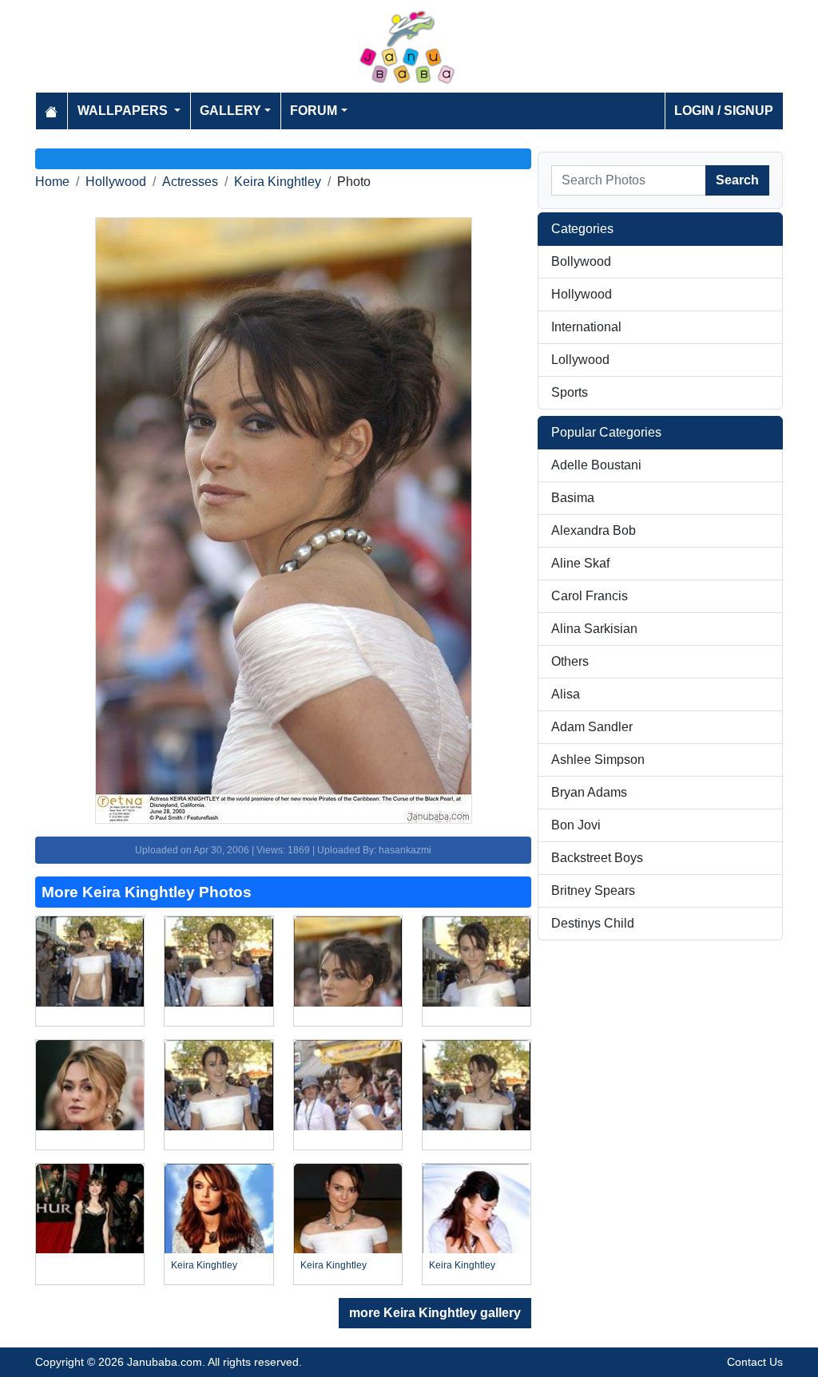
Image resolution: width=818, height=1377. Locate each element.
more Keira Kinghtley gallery (435, 1313)
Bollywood (581, 261)
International (586, 327)
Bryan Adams (589, 792)
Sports (569, 392)
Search (737, 180)
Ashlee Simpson (598, 759)
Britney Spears (593, 890)
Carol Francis (589, 596)
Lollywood (580, 359)
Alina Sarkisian (594, 628)
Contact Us (755, 1361)
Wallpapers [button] (124, 110)
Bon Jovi (576, 825)
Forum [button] (313, 110)
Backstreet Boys (597, 858)
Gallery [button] (230, 110)
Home (52, 181)
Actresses (190, 181)
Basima (572, 498)
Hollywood (115, 181)
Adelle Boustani (596, 465)
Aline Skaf (580, 563)
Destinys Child (592, 923)
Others (570, 661)
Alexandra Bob (593, 530)
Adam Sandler (592, 727)
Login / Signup (723, 110)
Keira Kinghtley (277, 181)
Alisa (565, 694)
